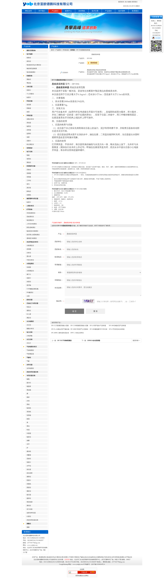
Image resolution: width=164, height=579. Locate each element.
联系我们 (134, 2)
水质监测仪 (30, 263)
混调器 (29, 173)
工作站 (29, 180)
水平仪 (29, 466)
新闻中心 (68, 11)
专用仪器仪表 (31, 375)
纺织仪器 (29, 300)
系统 (28, 404)
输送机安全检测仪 (32, 231)
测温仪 (29, 162)
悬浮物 (29, 285)
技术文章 (95, 11)
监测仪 (29, 133)
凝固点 (29, 310)
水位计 (29, 343)
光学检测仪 (30, 368)
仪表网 (82, 569)
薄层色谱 (29, 502)
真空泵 (29, 188)
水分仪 (29, 325)
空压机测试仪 (31, 213)
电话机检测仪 (31, 72)
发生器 (29, 469)
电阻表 (29, 386)
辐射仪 (29, 437)
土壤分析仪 (30, 206)
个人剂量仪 (30, 94)
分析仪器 (29, 86)
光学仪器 (29, 365)
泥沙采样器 (76, 222)
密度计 (29, 90)
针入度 (29, 314)
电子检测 (29, 54)
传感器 (29, 267)
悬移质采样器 (68, 222)
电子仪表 (29, 151)
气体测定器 (30, 354)
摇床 (28, 397)
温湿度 (29, 104)
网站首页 (28, 11)
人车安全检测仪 (32, 224)
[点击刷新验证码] (88, 301)
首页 (52, 50)
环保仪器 (29, 101)
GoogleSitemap (63, 564)
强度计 (29, 462)
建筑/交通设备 (31, 50)
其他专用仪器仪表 (32, 372)
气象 (28, 361)
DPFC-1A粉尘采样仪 (77, 333)
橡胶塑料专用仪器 (32, 198)
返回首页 (121, 2)
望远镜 (29, 390)
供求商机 (81, 11)
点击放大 (65, 72)
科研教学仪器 (31, 166)
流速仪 (29, 458)
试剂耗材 (29, 148)
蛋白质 (29, 256)
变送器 (29, 123)
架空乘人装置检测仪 (33, 235)
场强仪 (29, 159)
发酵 (28, 440)
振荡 (28, 419)
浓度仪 (29, 281)
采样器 (29, 130)
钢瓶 (28, 379)
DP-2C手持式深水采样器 (117, 329)
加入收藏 (128, 2)
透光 (28, 426)
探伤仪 (29, 61)
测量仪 (29, 523)
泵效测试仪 (30, 216)
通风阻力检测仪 (32, 238)
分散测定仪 (30, 245)
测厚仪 (29, 477)
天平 (28, 444)
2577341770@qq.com (33, 543)
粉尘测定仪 (30, 144)
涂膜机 (29, 195)
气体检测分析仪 (32, 346)
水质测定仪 (30, 271)
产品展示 (55, 11)
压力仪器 (29, 509)
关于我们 (41, 11)
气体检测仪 (30, 350)
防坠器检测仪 (31, 227)
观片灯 (29, 383)
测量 (28, 527)
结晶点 (29, 307)
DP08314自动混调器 (93, 340)
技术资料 (121, 11)
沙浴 (28, 401)
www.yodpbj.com (32, 545)
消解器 (29, 455)
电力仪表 (29, 332)
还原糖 (29, 249)
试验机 (29, 484)
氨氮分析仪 (30, 328)
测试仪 (29, 505)
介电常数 (29, 336)
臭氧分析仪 (30, 119)
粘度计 (29, 97)
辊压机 (29, 408)
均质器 (29, 433)
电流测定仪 (30, 220)
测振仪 (29, 79)
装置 (28, 112)
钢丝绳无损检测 (32, 68)
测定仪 (29, 318)
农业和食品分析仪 (32, 242)
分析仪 (29, 253)
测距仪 (29, 491)
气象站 (29, 357)
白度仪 (29, 516)
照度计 (29, 480)
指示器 (29, 495)
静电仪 (29, 191)
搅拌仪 (29, 498)
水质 (28, 296)
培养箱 (29, 415)
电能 (28, 155)
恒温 (28, 430)
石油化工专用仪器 (32, 303)
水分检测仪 (30, 321)
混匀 (28, 184)
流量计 (29, 141)
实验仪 (29, 169)
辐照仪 (29, 126)
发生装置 (29, 473)
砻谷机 (29, 451)
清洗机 (29, 411)
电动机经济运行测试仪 (34, 65)
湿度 (28, 137)
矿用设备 (29, 209)
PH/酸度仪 (30, 292)
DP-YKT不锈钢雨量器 (64, 340)
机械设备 (29, 76)
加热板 (29, 177)
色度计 (29, 278)
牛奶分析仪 (30, 260)
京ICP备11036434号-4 (98, 564)
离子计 (29, 274)
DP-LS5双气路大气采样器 (98, 325)
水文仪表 (29, 339)
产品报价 (108, 11)
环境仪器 (29, 115)
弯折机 (29, 83)
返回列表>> (136, 340)
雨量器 (29, 108)
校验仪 (29, 58)
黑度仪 (29, 487)
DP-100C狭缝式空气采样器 (117, 325)
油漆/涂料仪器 (31, 513)
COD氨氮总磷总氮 (32, 289)
